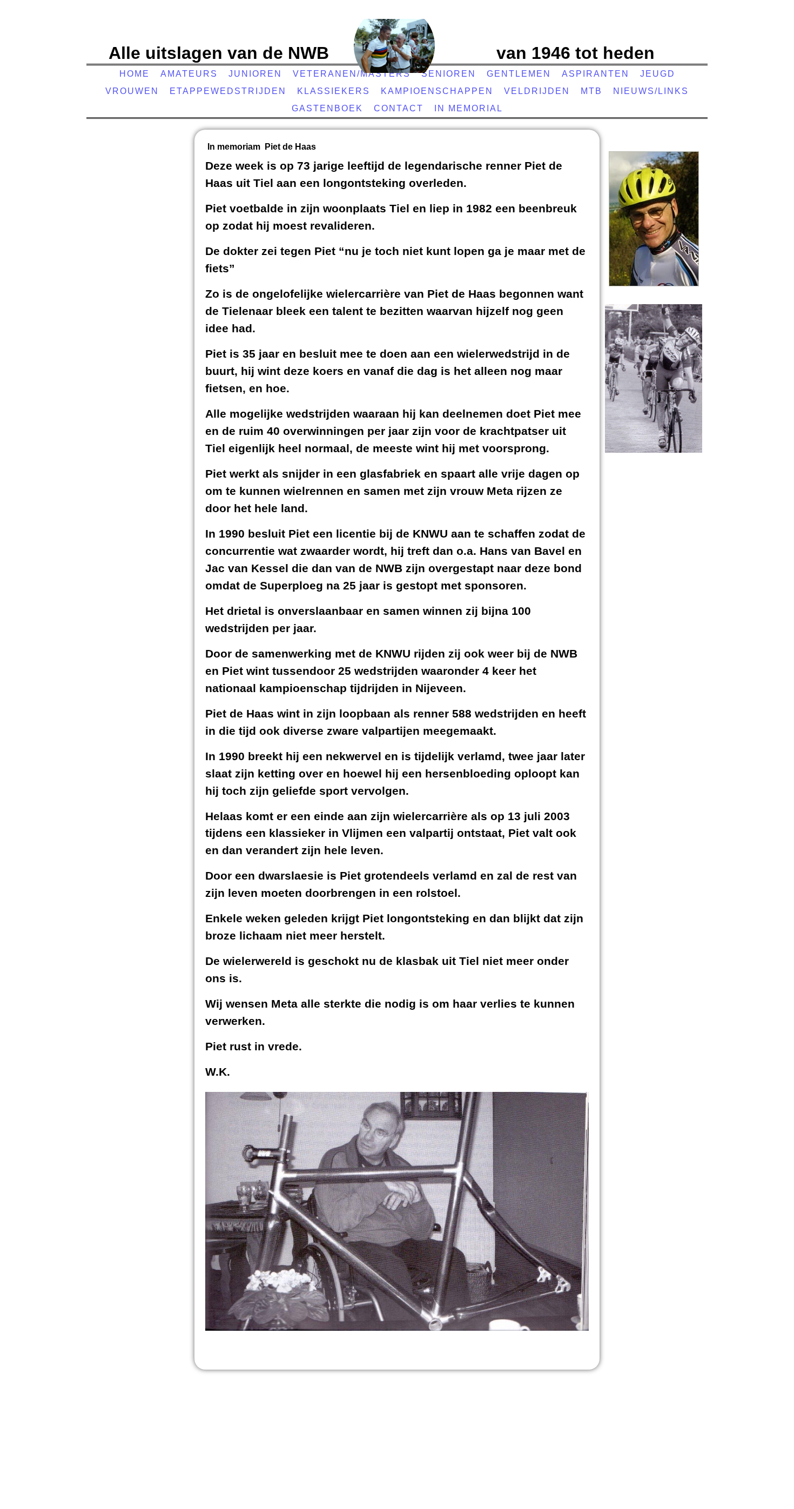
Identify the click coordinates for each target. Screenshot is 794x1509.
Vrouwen (132, 91)
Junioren (255, 73)
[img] (394, 45)
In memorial (468, 108)
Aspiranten (595, 73)
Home (134, 73)
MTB (591, 91)
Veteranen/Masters (352, 73)
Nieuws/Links (651, 91)
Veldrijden (537, 91)
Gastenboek (327, 108)
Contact (398, 108)
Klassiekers (333, 91)
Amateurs (189, 73)
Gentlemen (519, 73)
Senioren (448, 73)
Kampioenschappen (437, 91)
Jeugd (657, 73)
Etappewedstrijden (228, 91)
